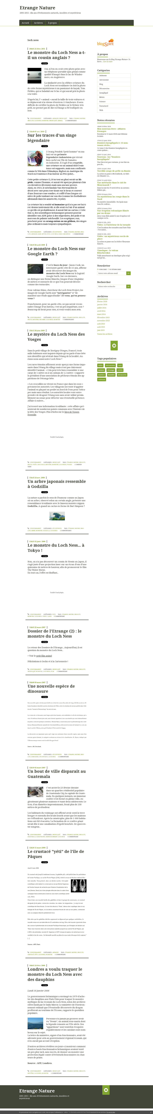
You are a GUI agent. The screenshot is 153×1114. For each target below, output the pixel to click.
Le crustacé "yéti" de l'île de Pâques (56, 854)
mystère (36, 319)
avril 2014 (101, 311)
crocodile (41, 464)
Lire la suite (108, 61)
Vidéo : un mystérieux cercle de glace (113, 237)
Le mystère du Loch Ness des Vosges (56, 336)
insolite (31, 121)
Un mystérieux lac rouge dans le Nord (113, 197)
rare (39, 234)
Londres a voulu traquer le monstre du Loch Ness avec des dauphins (55, 974)
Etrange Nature (37, 7)
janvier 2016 (102, 305)
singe (60, 234)
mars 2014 (101, 314)
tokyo (44, 616)
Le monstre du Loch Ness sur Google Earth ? (56, 251)
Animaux (55, 118)
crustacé (31, 954)
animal (60, 121)
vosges (69, 464)
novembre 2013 (103, 321)
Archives (38, 22)
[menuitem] (25, 22)
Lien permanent (35, 118)
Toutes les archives (104, 334)
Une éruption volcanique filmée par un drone (113, 211)
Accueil (25, 22)
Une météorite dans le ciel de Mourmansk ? (111, 183)
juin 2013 (100, 330)
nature (82, 118)
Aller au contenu (7, 2)
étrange (71, 232)
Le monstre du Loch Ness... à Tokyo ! (56, 547)
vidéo (35, 464)
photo (30, 319)
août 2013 (101, 324)
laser (49, 616)
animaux (34, 234)
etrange (76, 118)
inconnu (42, 319)
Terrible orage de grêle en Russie (113, 171)
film (52, 671)
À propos (52, 22)
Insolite (111, 375)
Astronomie (104, 80)
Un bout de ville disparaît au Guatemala (57, 773)
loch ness (38, 121)
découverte (43, 757)
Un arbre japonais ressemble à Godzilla (57, 484)
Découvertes (57, 232)
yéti (36, 954)
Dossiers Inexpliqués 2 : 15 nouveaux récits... (112, 144)
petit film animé (44, 655)
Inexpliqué (63, 118)
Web (53, 614)
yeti (48, 234)
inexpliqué (53, 121)
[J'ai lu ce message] (151, 1112)
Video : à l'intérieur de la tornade (113, 224)
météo (120, 370)
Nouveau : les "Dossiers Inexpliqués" (108, 158)
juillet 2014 (101, 308)
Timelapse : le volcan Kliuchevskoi (107, 251)
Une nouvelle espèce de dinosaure (51, 688)
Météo (101, 97)
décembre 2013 (103, 317)
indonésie (66, 234)
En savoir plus (110, 1112)
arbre (33, 530)
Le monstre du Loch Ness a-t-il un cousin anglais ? (56, 55)
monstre (45, 121)
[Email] (114, 345)
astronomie (110, 365)
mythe (44, 234)
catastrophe (40, 837)
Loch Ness (61, 837)
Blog (101, 84)
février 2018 (102, 301)
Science (102, 101)
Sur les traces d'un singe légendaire (52, 137)
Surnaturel (103, 106)
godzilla (46, 530)
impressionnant (51, 837)
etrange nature (72, 317)
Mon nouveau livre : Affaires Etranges (111, 130)
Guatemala (31, 837)
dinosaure (35, 757)
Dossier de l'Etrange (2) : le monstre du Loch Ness (55, 633)
